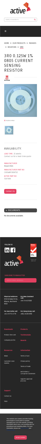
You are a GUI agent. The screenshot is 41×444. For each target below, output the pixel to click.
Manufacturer (10, 163)
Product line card (10, 335)
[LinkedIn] (7, 250)
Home (6, 43)
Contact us (7, 396)
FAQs (6, 401)
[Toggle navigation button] (5, 31)
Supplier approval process (26, 380)
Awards (23, 340)
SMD (22, 47)
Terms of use (25, 356)
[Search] (35, 19)
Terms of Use (25, 428)
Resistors (12, 47)
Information (25, 350)
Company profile (9, 340)
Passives (32, 43)
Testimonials (26, 335)
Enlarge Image (10, 120)
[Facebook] (12, 250)
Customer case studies (9, 362)
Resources (8, 350)
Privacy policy (25, 361)
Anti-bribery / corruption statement (28, 373)
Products (24, 329)
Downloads (8, 329)
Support (7, 391)
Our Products (19, 43)
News (6, 356)
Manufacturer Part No (14, 170)
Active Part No (10, 176)
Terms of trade (26, 366)
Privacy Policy (11, 430)
